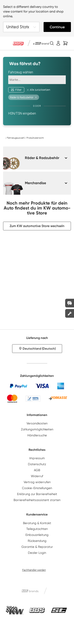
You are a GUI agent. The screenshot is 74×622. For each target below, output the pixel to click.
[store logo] (18, 43)
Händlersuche (37, 435)
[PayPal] (18, 386)
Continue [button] (57, 27)
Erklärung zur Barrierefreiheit (37, 494)
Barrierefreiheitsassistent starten (37, 500)
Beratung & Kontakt (37, 523)
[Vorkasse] (58, 398)
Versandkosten (37, 423)
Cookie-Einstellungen (37, 488)
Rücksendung (37, 541)
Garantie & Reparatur (37, 547)
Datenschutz (37, 464)
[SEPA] (33, 399)
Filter (18, 89)
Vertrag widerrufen (37, 482)
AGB (37, 470)
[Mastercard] (12, 399)
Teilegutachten (37, 529)
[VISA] (42, 386)
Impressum (37, 458)
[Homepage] (4, 138)
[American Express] (60, 385)
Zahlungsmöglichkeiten (37, 429)
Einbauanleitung (37, 535)
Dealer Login (37, 553)
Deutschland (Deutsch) (39, 348)
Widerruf (37, 476)
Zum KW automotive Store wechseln (37, 226)
